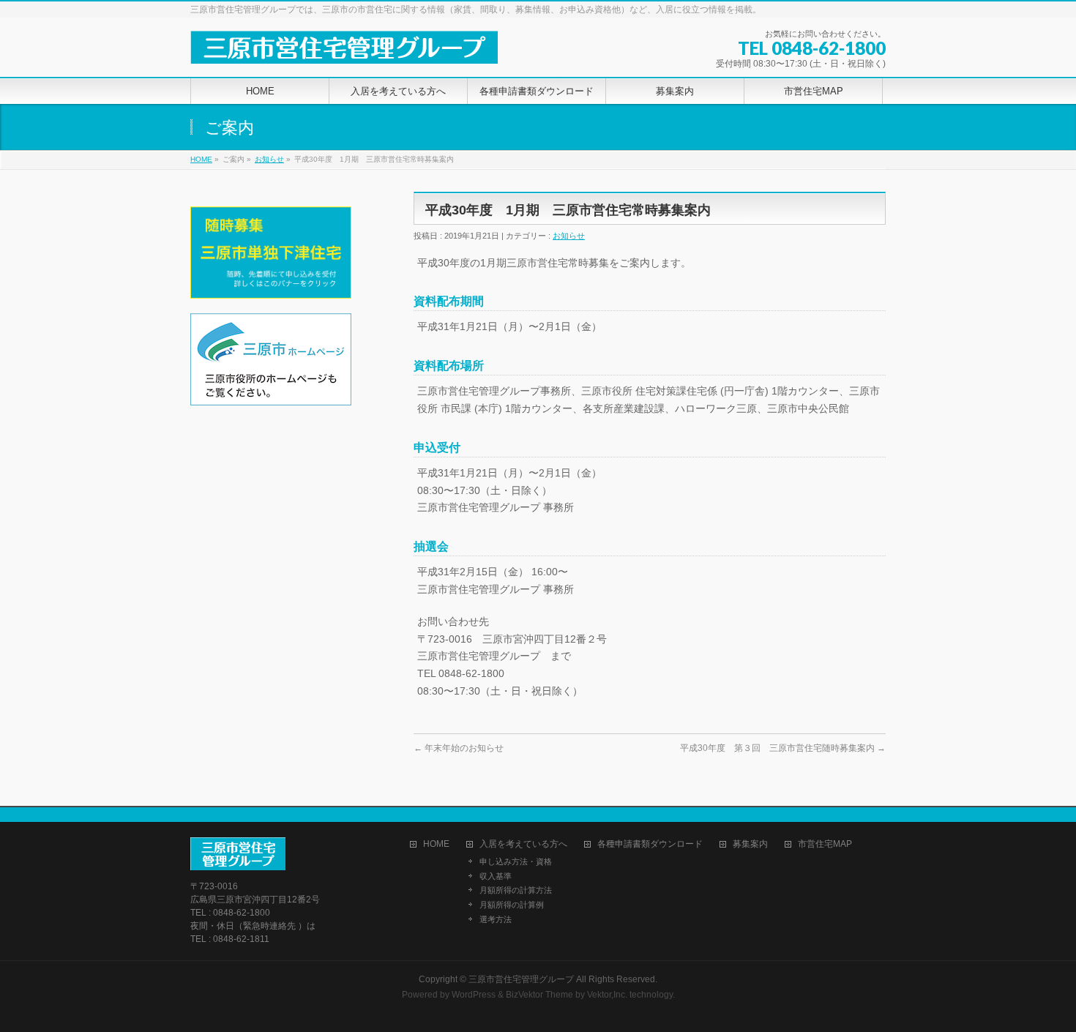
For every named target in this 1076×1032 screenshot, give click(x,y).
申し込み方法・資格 (515, 861)
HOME (201, 159)
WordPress (474, 995)
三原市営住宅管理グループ (521, 979)
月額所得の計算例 (511, 904)
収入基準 (495, 876)
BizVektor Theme (539, 995)
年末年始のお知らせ (459, 748)
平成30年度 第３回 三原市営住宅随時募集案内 (783, 748)
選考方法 (495, 919)
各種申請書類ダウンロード (650, 844)
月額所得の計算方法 (515, 890)
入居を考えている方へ (523, 844)
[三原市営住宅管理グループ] (344, 47)
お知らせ (269, 159)
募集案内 (750, 844)
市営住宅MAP (825, 844)
